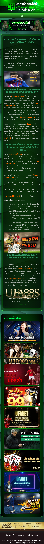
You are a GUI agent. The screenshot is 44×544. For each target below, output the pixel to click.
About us (21, 535)
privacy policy (33, 535)
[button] (22, 15)
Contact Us (10, 535)
